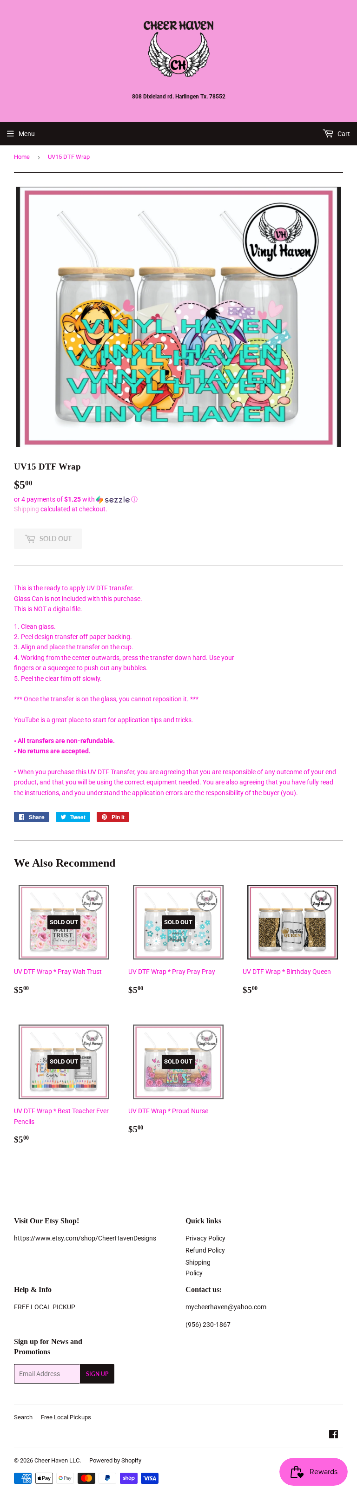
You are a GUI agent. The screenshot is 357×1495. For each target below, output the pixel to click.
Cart (343, 133)
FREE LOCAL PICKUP (44, 1307)
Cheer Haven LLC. (57, 1460)
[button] (178, 499)
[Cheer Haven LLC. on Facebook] (333, 1435)
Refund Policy (205, 1250)
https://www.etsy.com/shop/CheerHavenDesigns (85, 1238)
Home (22, 156)
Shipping (26, 509)
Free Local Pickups (66, 1417)
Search (23, 1417)
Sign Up (97, 1374)
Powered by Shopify (115, 1460)
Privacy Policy (205, 1238)
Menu (27, 133)
